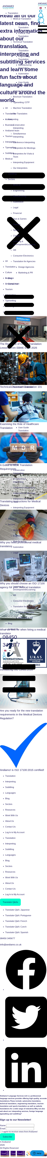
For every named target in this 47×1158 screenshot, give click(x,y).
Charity (16, 236)
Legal (15, 207)
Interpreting (13, 119)
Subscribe (7, 1137)
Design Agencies (26, 267)
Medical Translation (22, 19)
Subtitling (12, 174)
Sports (16, 230)
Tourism (16, 224)
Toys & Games (20, 219)
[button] (19, 321)
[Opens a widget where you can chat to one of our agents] (37, 1153)
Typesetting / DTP (21, 102)
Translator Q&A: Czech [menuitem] (16, 927)
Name (3, 1125)
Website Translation (22, 91)
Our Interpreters (20, 168)
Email (2, 1128)
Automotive (18, 202)
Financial (17, 213)
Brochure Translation (22, 97)
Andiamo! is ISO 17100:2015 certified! (22, 770)
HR (14, 250)
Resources (10, 810)
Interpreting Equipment (23, 162)
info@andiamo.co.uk (10, 944)
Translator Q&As (10, 902)
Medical (16, 185)
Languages (10, 793)
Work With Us (11, 815)
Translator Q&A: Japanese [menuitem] (17, 910)
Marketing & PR (25, 273)
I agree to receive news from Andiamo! (19, 1132)
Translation (13, 13)
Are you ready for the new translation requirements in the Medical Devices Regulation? (21, 714)
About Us (9, 821)
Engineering (18, 191)
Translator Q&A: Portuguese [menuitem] (18, 915)
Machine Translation (22, 108)
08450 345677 (7, 938)
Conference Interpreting (24, 142)
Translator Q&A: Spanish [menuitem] (16, 932)
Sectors (11, 179)
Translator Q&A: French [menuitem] (16, 921)
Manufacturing (19, 196)
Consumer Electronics (23, 256)
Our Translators (20, 114)
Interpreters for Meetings (24, 148)
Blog (10, 278)
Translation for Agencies (24, 261)
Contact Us (13, 284)
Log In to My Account (14, 832)
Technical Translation (23, 42)
